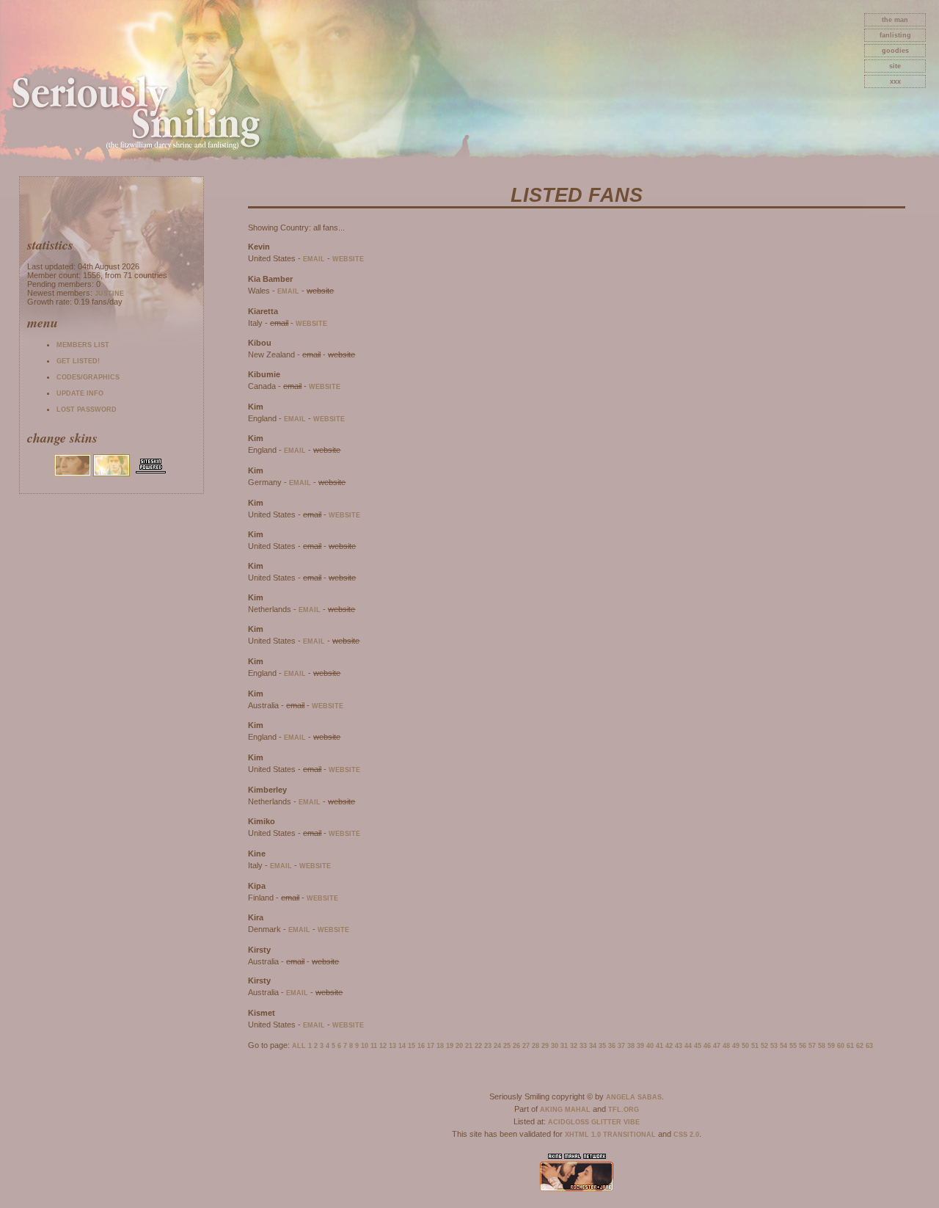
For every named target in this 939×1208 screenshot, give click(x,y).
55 (793, 1045)
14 (402, 1045)
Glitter (606, 1122)
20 (459, 1045)
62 (859, 1045)
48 (726, 1045)
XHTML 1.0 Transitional (610, 1134)
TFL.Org (623, 1109)
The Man (895, 19)
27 (526, 1045)
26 (516, 1045)
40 (650, 1045)
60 (840, 1045)
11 (373, 1045)
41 (659, 1045)
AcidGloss (568, 1122)
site (895, 66)
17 (430, 1045)
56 (802, 1045)
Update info (79, 393)
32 (573, 1045)
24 (497, 1045)
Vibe (632, 1122)
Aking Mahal (565, 1109)
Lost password (86, 409)
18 (440, 1045)
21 (468, 1045)
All (299, 1045)
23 (488, 1045)
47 (716, 1045)
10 (364, 1045)
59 (831, 1045)
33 (583, 1045)
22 (478, 1045)
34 (592, 1045)
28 (535, 1045)
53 (774, 1045)
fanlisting (895, 35)
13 (392, 1045)
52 (764, 1045)
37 (621, 1045)
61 (850, 1045)
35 (602, 1045)
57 (812, 1045)
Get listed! (78, 361)
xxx (895, 81)
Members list (82, 345)
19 (449, 1045)
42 (669, 1045)
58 (821, 1045)
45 (697, 1045)
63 (869, 1045)
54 (783, 1045)
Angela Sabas (634, 1097)
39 (640, 1045)
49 (735, 1045)
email (314, 259)
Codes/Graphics (88, 377)
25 (507, 1045)
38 (631, 1045)
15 (411, 1045)
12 (383, 1045)
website (348, 259)
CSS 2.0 (686, 1134)
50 (745, 1045)
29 (545, 1045)
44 (688, 1045)
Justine (109, 293)
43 (678, 1045)
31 (564, 1045)
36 (611, 1045)
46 (707, 1045)
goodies (895, 50)
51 (755, 1045)
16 (421, 1045)
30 (554, 1045)
